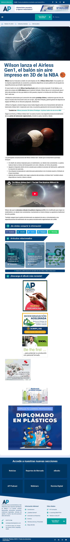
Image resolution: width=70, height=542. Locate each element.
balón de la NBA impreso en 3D (24, 270)
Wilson (43, 270)
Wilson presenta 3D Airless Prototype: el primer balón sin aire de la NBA (39, 110)
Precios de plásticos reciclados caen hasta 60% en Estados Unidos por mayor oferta (30, 2)
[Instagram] (60, 2)
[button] (2, 17)
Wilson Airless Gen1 (50, 270)
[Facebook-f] (52, 2)
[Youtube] (63, 2)
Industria (20, 24)
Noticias (25, 24)
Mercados (51, 254)
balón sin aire (37, 270)
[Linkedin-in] (56, 2)
